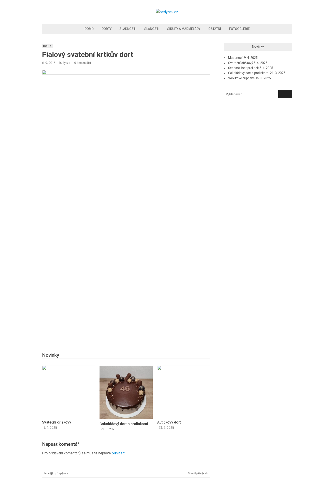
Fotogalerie (239, 29)
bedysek (64, 62)
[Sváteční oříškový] (68, 369)
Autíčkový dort (169, 422)
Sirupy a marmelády (183, 29)
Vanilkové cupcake (241, 78)
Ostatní (214, 29)
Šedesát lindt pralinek (243, 68)
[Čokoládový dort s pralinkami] (126, 417)
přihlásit (118, 453)
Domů (89, 29)
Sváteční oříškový (56, 422)
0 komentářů (82, 62)
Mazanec (235, 57)
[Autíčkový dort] (183, 369)
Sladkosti (128, 29)
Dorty (107, 29)
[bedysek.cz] (167, 12)
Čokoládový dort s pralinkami (124, 424)
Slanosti (151, 29)
